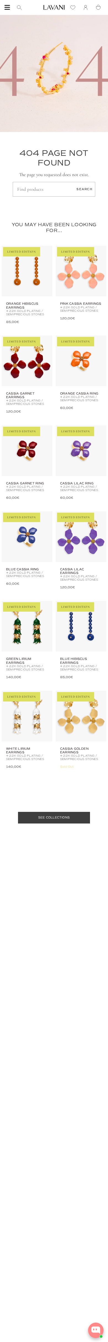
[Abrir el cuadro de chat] (96, 1330)
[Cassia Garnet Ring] (27, 450)
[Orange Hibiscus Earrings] (27, 271)
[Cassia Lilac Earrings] (81, 536)
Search (84, 189)
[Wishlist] (74, 7)
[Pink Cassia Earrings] (81, 271)
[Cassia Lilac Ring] (81, 450)
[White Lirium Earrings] (27, 716)
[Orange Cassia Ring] (81, 361)
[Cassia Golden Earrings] (81, 716)
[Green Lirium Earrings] (27, 626)
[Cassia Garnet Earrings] (27, 361)
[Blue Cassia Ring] (27, 536)
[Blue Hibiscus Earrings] (81, 626)
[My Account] (87, 7)
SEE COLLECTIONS (54, 817)
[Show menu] (7, 7)
